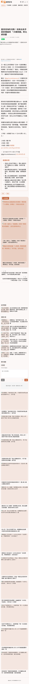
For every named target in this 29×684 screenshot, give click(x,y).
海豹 (3, 193)
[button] (20, 2)
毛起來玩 (3, 5)
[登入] (25, 2)
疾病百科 (26, 5)
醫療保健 (20, 5)
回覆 (26, 380)
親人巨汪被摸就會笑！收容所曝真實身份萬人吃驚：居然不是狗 (15, 177)
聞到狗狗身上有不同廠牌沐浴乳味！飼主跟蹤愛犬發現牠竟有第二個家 (15, 186)
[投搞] (23, 2)
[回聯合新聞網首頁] (3, 2)
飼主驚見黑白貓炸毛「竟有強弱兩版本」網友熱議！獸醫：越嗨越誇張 (15, 171)
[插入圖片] (22, 380)
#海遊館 (11, 145)
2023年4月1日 (20, 154)
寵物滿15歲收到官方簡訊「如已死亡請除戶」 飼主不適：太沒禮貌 (15, 181)
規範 (3, 380)
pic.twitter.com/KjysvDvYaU (10, 148)
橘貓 (8, 193)
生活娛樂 (14, 5)
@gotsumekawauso (12, 78)
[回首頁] (6, 2)
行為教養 (9, 5)
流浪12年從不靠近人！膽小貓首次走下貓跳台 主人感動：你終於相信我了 (15, 165)
